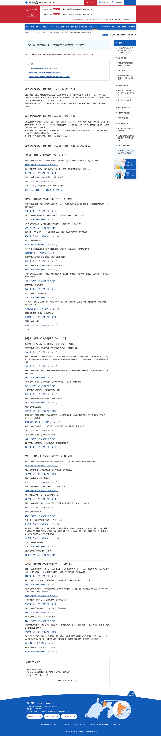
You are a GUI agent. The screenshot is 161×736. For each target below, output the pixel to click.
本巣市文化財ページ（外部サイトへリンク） (41, 289)
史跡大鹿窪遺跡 (123, 85)
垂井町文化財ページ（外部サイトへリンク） (41, 317)
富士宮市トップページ (31, 32)
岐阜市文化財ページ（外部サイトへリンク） (41, 228)
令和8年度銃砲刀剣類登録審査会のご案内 (126, 64)
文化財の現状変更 (124, 113)
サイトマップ (117, 724)
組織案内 (31, 716)
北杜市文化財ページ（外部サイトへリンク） (41, 181)
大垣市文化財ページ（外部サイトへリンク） (41, 211)
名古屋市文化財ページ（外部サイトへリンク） (42, 538)
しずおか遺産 (122, 58)
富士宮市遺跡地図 (124, 107)
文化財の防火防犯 (124, 145)
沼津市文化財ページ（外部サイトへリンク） (41, 386)
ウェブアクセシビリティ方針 (75, 724)
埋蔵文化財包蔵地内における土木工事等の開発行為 (126, 93)
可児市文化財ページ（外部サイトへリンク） (41, 269)
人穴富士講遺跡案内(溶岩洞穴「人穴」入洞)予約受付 (125, 78)
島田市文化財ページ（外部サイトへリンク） (41, 402)
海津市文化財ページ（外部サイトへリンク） (41, 297)
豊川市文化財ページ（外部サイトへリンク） (41, 499)
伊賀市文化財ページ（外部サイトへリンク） (41, 596)
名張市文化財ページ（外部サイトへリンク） (41, 604)
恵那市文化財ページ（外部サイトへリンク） (41, 244)
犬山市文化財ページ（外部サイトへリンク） (41, 474)
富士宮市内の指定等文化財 (126, 101)
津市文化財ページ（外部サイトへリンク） (40, 643)
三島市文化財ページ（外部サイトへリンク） (41, 352)
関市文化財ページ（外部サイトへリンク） (40, 253)
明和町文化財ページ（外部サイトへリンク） (41, 651)
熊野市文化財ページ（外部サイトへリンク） (41, 632)
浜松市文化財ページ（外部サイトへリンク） (41, 430)
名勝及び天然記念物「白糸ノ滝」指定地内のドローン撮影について (126, 50)
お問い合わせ (67, 716)
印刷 (106, 35)
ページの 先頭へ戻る (131, 694)
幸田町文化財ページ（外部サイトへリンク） (41, 555)
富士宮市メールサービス (94, 19)
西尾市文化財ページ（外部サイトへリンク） (41, 516)
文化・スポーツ (43, 32)
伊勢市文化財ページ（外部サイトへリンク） (41, 584)
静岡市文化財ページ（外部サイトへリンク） (41, 366)
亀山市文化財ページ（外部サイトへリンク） (41, 621)
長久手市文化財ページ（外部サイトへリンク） (42, 524)
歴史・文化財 (54, 32)
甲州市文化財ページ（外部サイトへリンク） (41, 173)
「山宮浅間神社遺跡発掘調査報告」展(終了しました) (126, 138)
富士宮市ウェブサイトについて (50, 724)
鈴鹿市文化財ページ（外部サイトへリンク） (41, 612)
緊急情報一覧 (78, 19)
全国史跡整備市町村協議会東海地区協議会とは (45, 72)
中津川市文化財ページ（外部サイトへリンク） (42, 236)
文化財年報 (121, 70)
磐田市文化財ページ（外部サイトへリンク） (41, 377)
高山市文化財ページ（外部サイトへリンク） (41, 219)
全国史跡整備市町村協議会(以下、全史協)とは (44, 68)
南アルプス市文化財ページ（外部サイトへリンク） (44, 190)
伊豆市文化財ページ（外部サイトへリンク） (41, 411)
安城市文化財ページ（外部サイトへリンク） (41, 491)
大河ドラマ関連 (123, 118)
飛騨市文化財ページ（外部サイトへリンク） (41, 281)
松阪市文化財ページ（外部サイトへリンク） (41, 576)
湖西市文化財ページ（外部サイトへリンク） (41, 439)
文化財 (61, 32)
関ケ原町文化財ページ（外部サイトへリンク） (42, 309)
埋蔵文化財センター (124, 123)
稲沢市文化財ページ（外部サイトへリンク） (41, 546)
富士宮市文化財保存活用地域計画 (126, 129)
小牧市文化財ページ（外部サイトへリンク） (41, 482)
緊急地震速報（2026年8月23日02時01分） (78, 9)
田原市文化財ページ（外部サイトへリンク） (41, 507)
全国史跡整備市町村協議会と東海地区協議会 (126, 152)
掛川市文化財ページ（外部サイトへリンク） (41, 447)
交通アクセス (49, 716)
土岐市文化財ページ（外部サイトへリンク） (41, 261)
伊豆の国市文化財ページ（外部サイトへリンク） (43, 422)
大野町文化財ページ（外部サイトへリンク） (41, 325)
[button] (91, 2)
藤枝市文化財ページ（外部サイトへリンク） (41, 394)
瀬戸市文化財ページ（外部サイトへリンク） (41, 465)
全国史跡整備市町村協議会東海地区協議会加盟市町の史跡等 (49, 77)
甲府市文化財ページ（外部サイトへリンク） (41, 165)
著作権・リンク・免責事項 (99, 724)
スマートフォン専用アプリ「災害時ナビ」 (120, 19)
